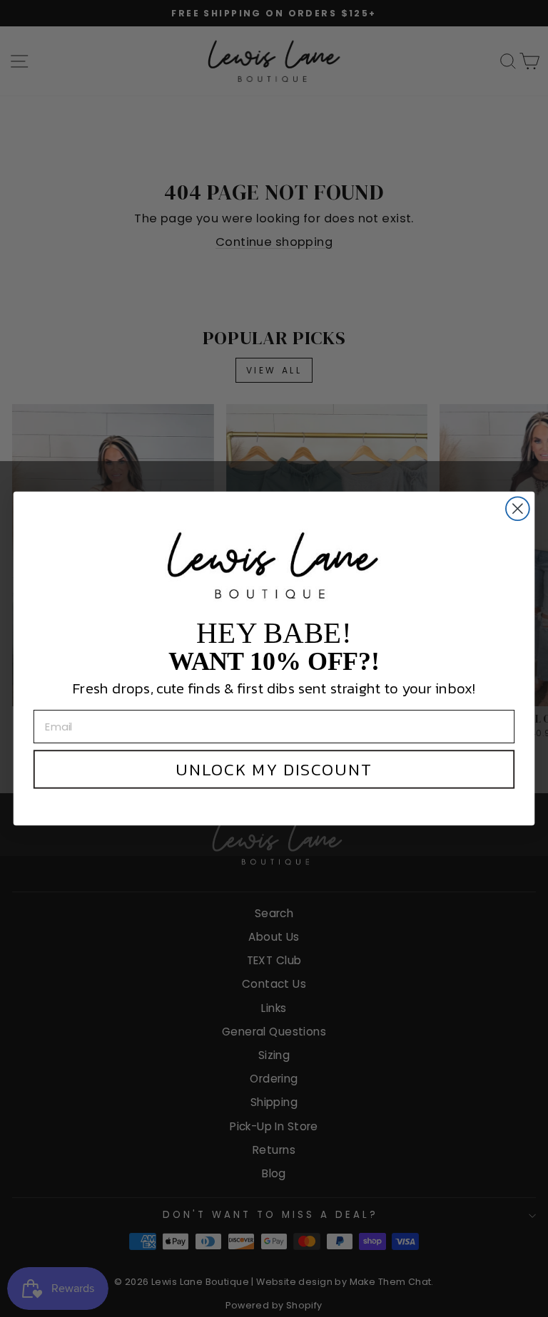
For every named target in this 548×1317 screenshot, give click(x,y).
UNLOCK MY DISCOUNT (274, 770)
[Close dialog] (517, 508)
